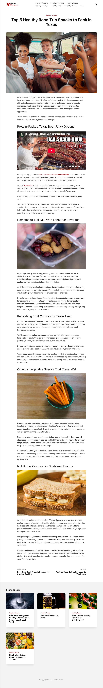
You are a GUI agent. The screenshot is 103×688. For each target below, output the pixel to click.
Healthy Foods (72, 3)
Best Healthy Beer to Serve (50, 617)
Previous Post (33, 572)
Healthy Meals (56, 6)
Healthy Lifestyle (41, 6)
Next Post (71, 572)
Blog (82, 6)
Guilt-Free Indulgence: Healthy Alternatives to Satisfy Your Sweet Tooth (19, 619)
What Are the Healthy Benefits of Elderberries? (81, 618)
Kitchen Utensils (41, 3)
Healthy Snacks (71, 6)
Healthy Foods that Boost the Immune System (17, 657)
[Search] (96, 4)
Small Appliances (57, 3)
